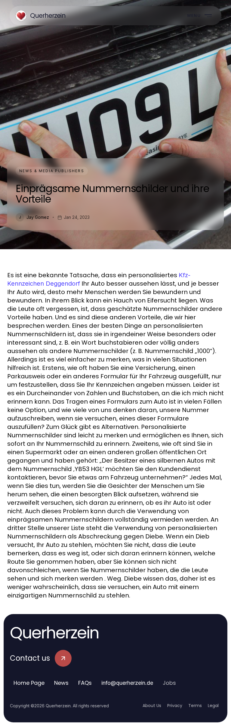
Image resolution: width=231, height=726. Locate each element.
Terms (195, 706)
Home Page (29, 683)
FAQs (85, 683)
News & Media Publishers (51, 171)
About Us (152, 706)
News (61, 683)
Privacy (174, 706)
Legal (213, 706)
